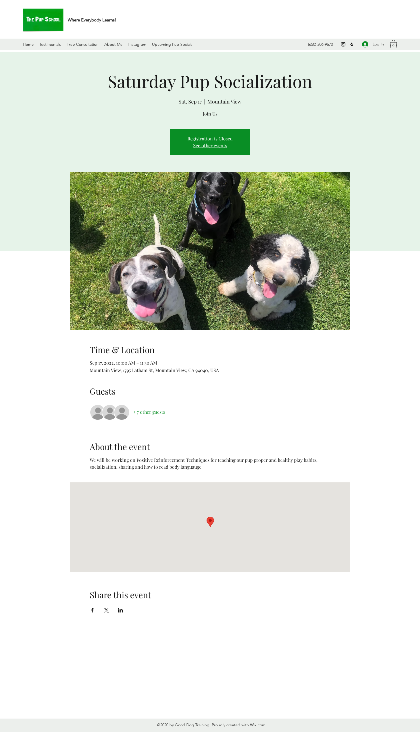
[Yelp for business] (352, 44)
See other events (210, 145)
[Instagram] (343, 44)
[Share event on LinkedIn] (120, 610)
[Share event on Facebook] (92, 610)
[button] (393, 44)
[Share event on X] (106, 610)
